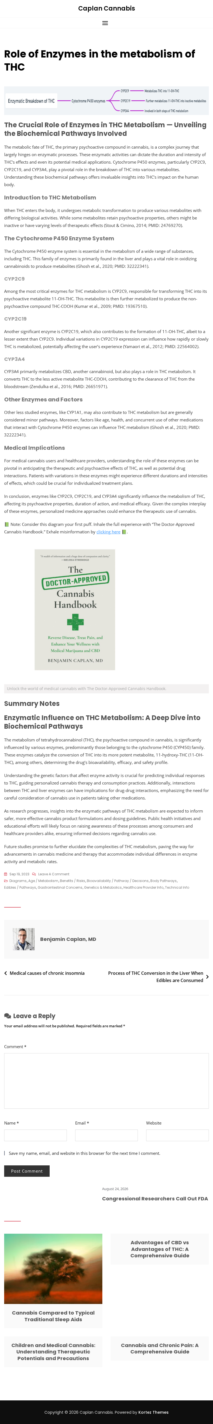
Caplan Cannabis (106, 8)
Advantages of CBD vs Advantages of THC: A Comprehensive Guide (159, 1249)
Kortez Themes (153, 1412)
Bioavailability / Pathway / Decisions (118, 880)
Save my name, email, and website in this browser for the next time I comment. (84, 1153)
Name (11, 1123)
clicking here (108, 531)
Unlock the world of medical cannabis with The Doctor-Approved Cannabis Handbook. (86, 688)
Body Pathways (163, 880)
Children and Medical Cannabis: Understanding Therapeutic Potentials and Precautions (53, 1352)
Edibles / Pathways (20, 887)
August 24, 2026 (100, 1188)
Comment (15, 1046)
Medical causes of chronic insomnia (47, 973)
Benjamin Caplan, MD (68, 939)
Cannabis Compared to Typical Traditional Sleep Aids (53, 1316)
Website (153, 1123)
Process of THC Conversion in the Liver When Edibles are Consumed (155, 976)
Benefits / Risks (72, 880)
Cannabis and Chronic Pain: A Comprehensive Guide (160, 1348)
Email (82, 1123)
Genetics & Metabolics (103, 887)
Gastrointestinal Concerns (60, 887)
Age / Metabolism (43, 880)
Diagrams (18, 880)
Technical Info (177, 887)
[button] (106, 23)
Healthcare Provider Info (143, 887)
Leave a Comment (53, 874)
